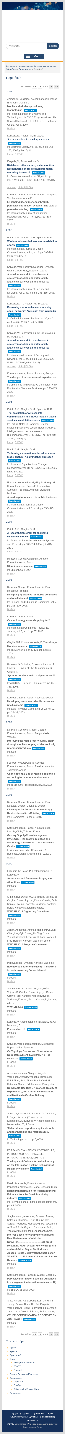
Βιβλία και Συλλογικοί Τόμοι (26, 1389)
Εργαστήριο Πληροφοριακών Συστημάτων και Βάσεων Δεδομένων (32, 30)
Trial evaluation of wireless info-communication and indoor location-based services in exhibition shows (31, 417)
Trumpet (18, 1370)
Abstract (11, 187)
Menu (37, 56)
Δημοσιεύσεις (25, 69)
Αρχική (13, 1347)
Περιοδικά (18, 1381)
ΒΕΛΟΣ (17, 1366)
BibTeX (11, 128)
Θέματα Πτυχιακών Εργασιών (24, 1374)
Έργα (12, 1359)
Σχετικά (13, 1351)
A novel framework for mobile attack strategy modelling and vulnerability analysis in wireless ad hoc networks (28, 344)
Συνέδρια (18, 1385)
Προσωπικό (15, 1355)
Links (10, 154)
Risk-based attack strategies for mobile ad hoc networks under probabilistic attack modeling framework (31, 169)
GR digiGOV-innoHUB (24, 1362)
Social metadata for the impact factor (28, 139)
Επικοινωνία (15, 1393)
